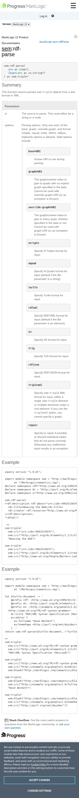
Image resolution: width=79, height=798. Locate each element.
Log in (43, 16)
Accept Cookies (39, 780)
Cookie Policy (38, 764)
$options (16, 72)
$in (10, 69)
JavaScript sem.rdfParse (54, 41)
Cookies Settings (39, 790)
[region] (39, 770)
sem (7, 49)
